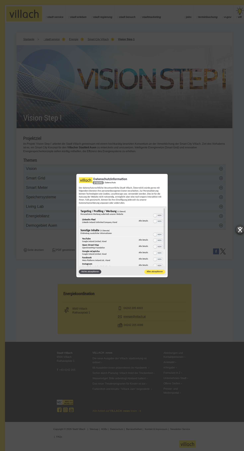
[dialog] (122, 225)
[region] (122, 237)
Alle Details (143, 221)
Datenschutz (110, 183)
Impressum (98, 183)
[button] (155, 215)
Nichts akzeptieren (90, 271)
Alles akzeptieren (155, 271)
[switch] (158, 215)
